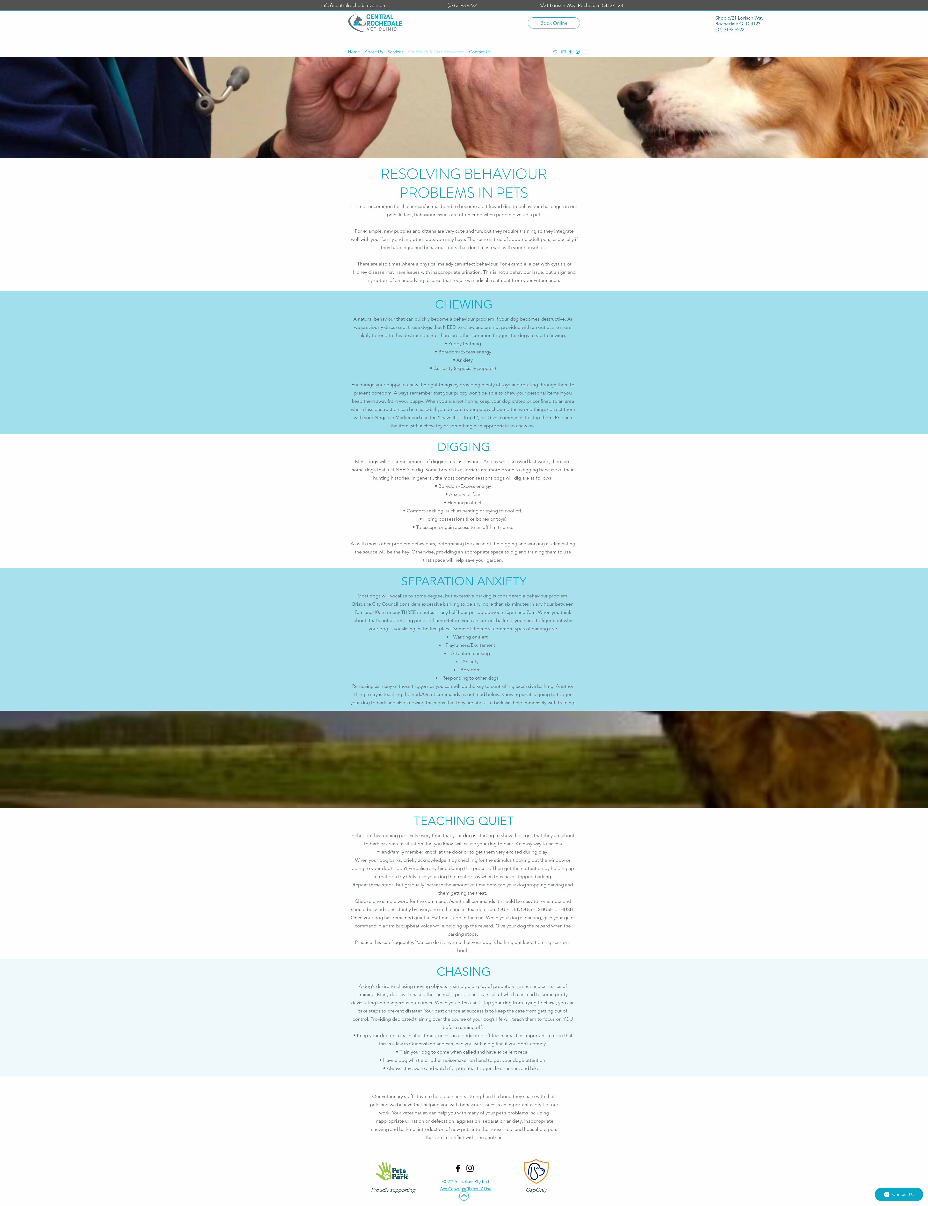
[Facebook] (570, 51)
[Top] (464, 1196)
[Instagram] (577, 51)
